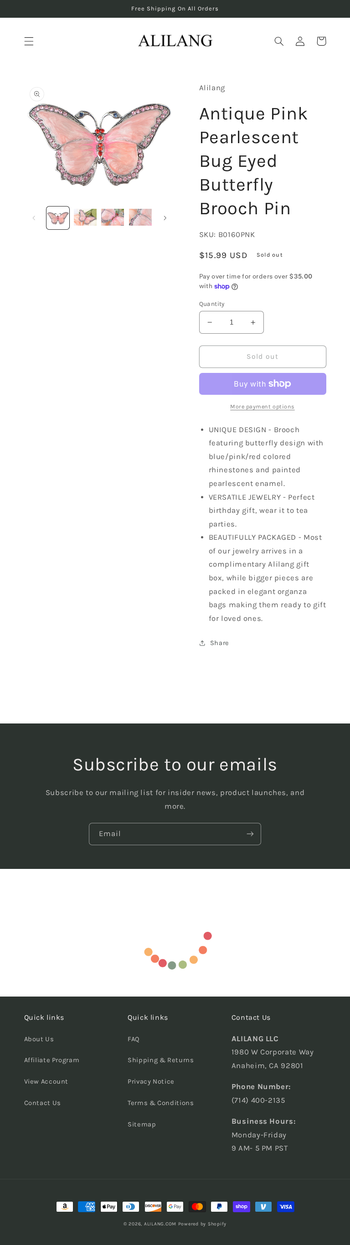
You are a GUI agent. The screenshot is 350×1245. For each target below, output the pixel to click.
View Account (46, 1081)
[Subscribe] (250, 834)
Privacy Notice (151, 1081)
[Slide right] (165, 218)
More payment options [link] (262, 406)
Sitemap (142, 1124)
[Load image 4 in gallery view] (140, 218)
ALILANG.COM (160, 1224)
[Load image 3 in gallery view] (112, 218)
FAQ (134, 1039)
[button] (28, 41)
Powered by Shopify (202, 1224)
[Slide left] (34, 218)
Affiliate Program (52, 1060)
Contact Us (42, 1103)
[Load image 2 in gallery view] (85, 218)
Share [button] (219, 643)
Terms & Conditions (161, 1103)
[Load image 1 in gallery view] (57, 218)
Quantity (212, 303)
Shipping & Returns (161, 1060)
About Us (39, 1039)
